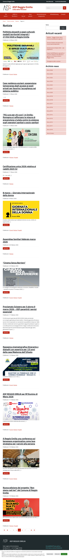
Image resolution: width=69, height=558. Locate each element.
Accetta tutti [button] (64, 554)
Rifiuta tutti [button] (57, 554)
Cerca (47, 25)
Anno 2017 (50, 103)
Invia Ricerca (64, 8)
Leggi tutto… (6, 69)
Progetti (16, 157)
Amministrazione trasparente (41, 15)
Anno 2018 (50, 100)
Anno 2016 (50, 107)
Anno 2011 (50, 126)
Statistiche (59, 548)
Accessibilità (49, 546)
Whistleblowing (54, 14)
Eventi (11, 74)
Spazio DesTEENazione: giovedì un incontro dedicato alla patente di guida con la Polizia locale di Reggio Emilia (55, 55)
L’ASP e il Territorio (14, 15)
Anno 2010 (50, 129)
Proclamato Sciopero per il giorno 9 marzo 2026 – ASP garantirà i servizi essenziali (20, 309)
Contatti (63, 14)
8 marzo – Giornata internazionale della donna (19, 194)
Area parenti (30, 15)
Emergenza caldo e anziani (54, 61)
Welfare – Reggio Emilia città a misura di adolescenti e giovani (55, 38)
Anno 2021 (50, 88)
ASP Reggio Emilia (23, 7)
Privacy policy (56, 546)
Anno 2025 (50, 74)
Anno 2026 (50, 70)
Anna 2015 (50, 111)
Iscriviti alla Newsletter (60, 1)
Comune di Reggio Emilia (8, 1)
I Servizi (23, 15)
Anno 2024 (50, 77)
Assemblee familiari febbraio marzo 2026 (19, 240)
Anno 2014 (50, 114)
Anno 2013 (50, 118)
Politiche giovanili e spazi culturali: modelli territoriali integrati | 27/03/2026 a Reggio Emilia (19, 34)
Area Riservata (49, 1)
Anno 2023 (50, 81)
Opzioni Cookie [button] (50, 554)
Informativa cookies (51, 548)
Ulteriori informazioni (19, 556)
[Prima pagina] (4, 530)
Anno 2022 (50, 85)
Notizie (15, 74)
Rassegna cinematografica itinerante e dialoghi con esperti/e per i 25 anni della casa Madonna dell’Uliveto (20, 349)
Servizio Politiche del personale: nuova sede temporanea (55, 43)
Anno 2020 (50, 92)
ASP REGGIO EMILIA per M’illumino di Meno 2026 (20, 395)
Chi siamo (5, 15)
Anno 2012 (50, 122)
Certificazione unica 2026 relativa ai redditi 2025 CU (19, 167)
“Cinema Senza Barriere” (14, 262)
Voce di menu (50, 133)
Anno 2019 (50, 96)
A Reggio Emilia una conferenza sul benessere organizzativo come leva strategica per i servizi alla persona (19, 441)
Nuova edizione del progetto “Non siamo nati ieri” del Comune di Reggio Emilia (20, 490)
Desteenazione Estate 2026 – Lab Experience (55, 48)
